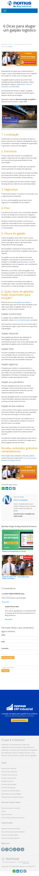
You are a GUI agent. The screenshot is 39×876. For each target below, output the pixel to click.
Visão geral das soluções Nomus (12, 797)
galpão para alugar (23, 302)
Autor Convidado (21, 500)
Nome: (3, 635)
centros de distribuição (21, 320)
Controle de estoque (8, 788)
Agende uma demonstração (10, 829)
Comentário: (5, 648)
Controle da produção (8, 784)
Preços (3, 811)
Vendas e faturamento (9, 778)
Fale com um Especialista (9, 835)
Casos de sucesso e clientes (10, 808)
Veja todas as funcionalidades (11, 794)
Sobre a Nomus (6, 814)
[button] (19, 712)
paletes (25, 262)
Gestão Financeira (7, 781)
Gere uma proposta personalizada (13, 832)
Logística (10, 46)
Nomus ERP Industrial (8, 769)
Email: (3, 641)
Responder (5, 602)
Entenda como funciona (9, 775)
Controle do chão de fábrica (10, 791)
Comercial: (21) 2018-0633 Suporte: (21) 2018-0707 (18, 866)
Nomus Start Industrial (9, 772)
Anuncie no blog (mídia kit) (10, 838)
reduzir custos (26, 84)
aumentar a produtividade (10, 87)
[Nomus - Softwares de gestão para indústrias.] (19, 4)
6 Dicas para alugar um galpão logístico (19, 28)
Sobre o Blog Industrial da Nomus (12, 818)
